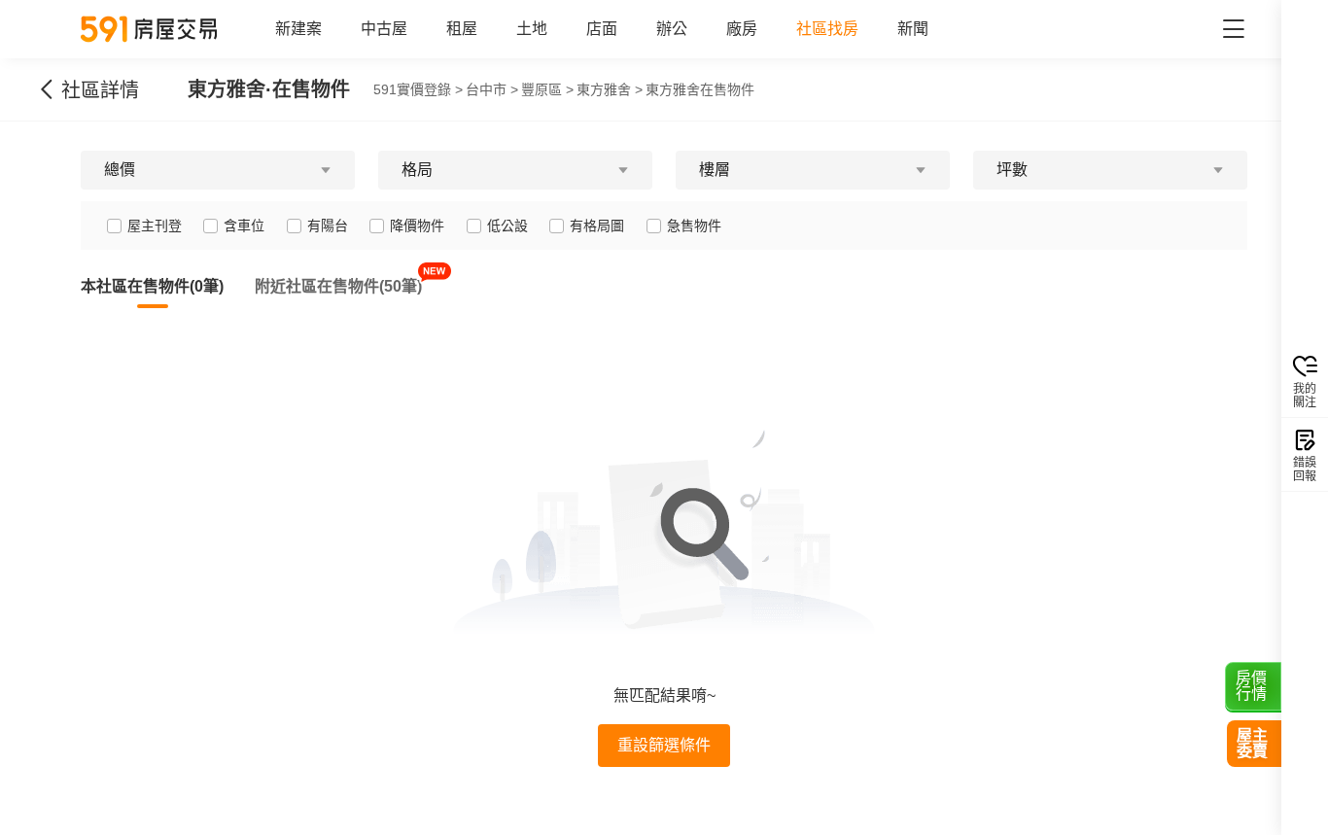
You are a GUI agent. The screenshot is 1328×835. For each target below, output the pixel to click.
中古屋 (384, 28)
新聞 (912, 28)
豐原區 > (547, 89)
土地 (531, 28)
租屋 (461, 28)
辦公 (671, 28)
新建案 (298, 28)
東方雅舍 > (610, 89)
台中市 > (492, 89)
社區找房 (827, 28)
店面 (601, 28)
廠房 (741, 28)
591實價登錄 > (418, 89)
